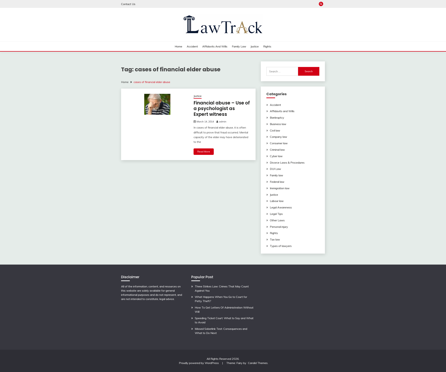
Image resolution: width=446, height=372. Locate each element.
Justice (255, 46)
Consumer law (279, 143)
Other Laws (277, 220)
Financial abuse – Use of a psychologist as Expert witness (222, 108)
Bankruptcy (277, 117)
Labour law (277, 201)
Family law (239, 46)
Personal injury (279, 226)
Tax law (275, 239)
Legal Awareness (281, 207)
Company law (278, 136)
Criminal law (277, 149)
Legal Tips (276, 214)
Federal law (277, 181)
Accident (192, 46)
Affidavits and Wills (214, 46)
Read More (203, 151)
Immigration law (280, 188)
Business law (278, 124)
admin (222, 121)
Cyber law (276, 156)
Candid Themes (258, 363)
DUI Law (275, 169)
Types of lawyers (281, 246)
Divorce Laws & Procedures (287, 162)
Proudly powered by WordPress (199, 363)
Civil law (275, 130)
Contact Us (128, 4)
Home (178, 46)
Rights (267, 46)
